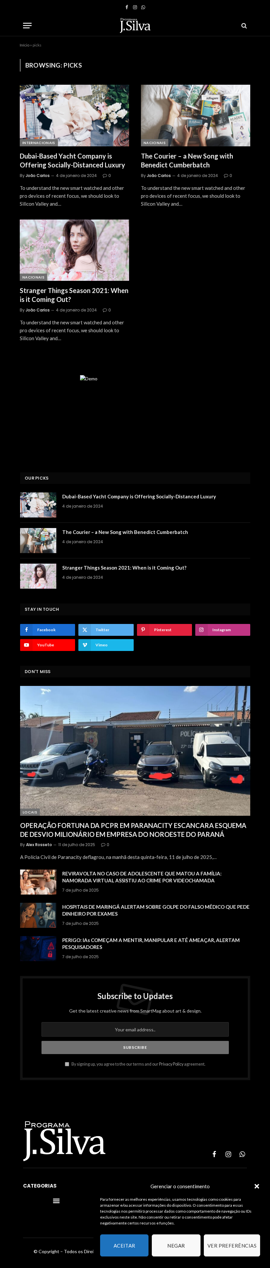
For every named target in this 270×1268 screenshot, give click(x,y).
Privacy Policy (171, 1064)
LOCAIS (30, 812)
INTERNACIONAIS (38, 142)
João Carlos (38, 175)
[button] (257, 1186)
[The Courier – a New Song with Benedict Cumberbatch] (195, 115)
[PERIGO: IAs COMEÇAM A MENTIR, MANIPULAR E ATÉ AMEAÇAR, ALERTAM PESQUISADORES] (38, 948)
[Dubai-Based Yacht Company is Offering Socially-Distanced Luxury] (74, 115)
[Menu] (27, 25)
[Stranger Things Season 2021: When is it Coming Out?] (74, 250)
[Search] (243, 25)
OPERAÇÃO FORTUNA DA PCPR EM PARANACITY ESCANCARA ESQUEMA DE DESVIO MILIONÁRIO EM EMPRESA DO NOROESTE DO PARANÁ (133, 829)
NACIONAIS (155, 142)
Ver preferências (231, 1246)
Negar (176, 1246)
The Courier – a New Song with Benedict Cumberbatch (187, 160)
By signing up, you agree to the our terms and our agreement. (138, 1064)
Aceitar (124, 1246)
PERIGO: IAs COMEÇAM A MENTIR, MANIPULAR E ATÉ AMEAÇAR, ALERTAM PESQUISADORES (151, 943)
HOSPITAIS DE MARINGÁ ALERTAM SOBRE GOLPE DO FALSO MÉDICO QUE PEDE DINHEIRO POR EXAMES (156, 910)
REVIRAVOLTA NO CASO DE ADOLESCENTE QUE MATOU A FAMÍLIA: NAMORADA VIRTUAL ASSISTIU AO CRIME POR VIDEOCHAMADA (142, 876)
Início (24, 45)
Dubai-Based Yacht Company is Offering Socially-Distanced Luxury (72, 160)
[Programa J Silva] (135, 25)
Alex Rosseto (39, 844)
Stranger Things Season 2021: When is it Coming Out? (74, 294)
